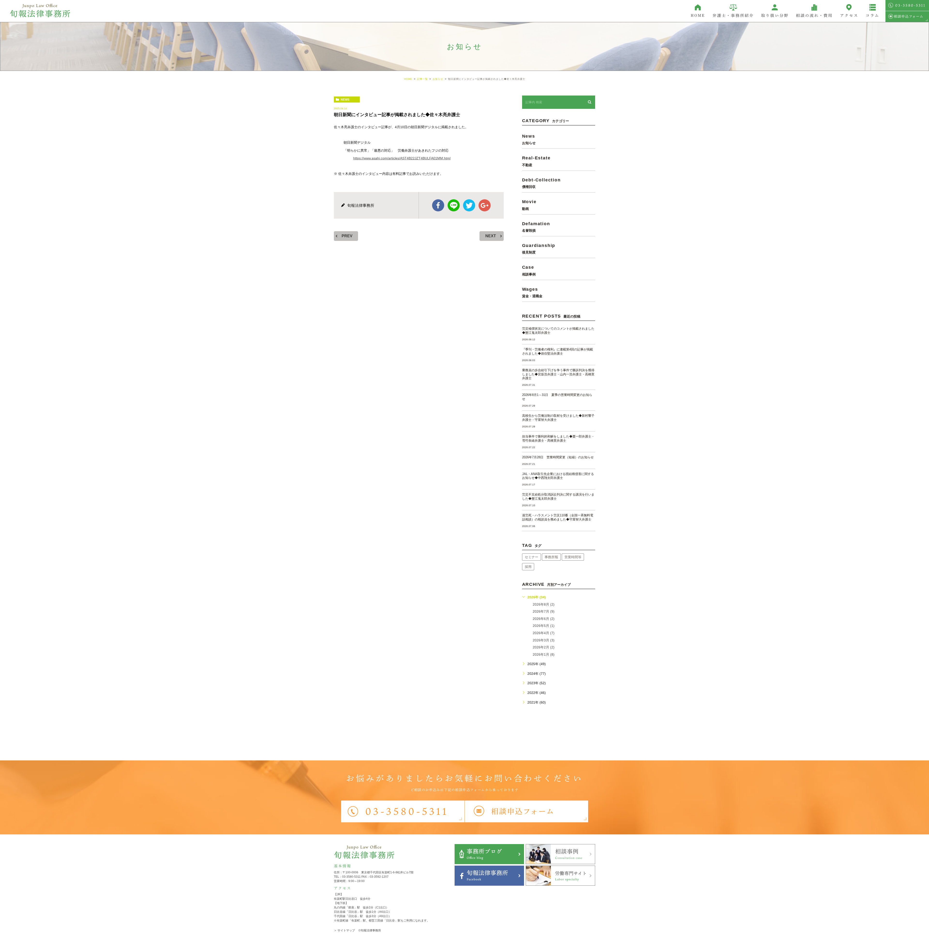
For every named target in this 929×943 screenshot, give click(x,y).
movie (529, 204)
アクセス (849, 15)
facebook (438, 205)
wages (532, 292)
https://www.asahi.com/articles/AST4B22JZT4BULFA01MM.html (401, 158)
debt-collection (541, 183)
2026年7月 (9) (543, 611)
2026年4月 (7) (543, 633)
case (529, 270)
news (345, 99)
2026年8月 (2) (543, 604)
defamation (536, 226)
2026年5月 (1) (543, 626)
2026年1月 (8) (543, 654)
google (485, 205)
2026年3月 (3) (543, 640)
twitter (469, 205)
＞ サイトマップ (344, 930)
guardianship (538, 248)
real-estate (536, 161)
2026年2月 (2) (543, 647)
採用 (528, 567)
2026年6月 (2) (543, 619)
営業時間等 (572, 557)
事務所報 (551, 557)
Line (454, 205)
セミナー (531, 557)
